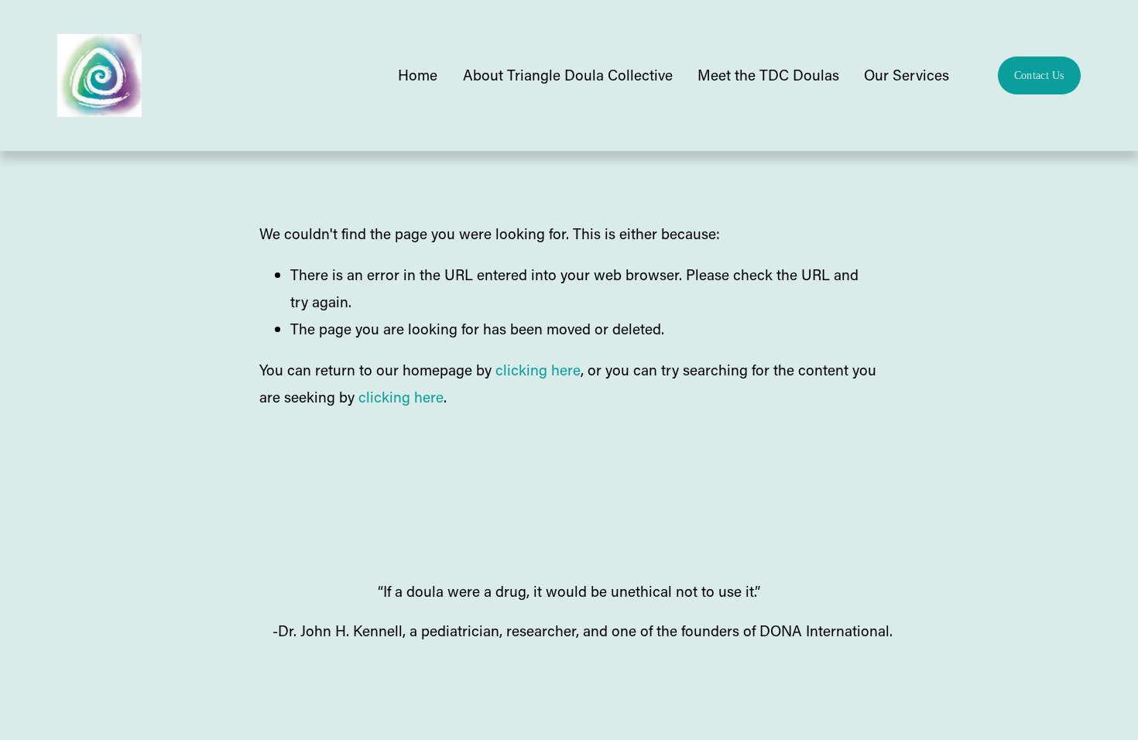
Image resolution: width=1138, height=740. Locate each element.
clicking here (538, 369)
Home (417, 74)
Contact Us (1039, 75)
